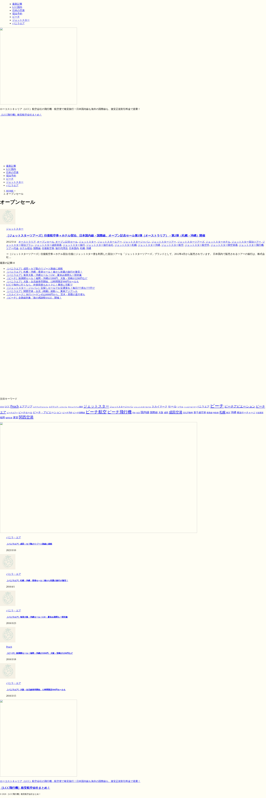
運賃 (15, 417)
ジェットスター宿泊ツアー (246, 242)
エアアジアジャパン (40, 407)
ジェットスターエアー (109, 242)
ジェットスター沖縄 (149, 245)
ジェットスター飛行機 (251, 245)
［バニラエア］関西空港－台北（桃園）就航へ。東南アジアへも (42, 291)
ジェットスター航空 (172, 245)
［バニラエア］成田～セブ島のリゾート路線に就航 (34, 268)
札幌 (82, 248)
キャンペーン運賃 (75, 407)
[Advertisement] (133, 140)
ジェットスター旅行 (74, 245)
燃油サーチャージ (246, 412)
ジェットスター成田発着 (48, 245)
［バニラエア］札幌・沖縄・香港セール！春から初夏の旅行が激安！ (44, 272)
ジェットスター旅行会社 (99, 245)
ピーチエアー (12, 413)
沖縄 (88, 248)
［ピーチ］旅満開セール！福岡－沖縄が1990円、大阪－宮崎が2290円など (46, 278)
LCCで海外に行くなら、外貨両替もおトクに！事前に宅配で (39, 284)
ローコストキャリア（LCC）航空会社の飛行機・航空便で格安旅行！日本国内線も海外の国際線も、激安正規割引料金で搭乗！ (70, 781)
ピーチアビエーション (239, 406)
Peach (14, 406)
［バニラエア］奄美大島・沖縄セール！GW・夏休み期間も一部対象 (44, 275)
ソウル (180, 407)
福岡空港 (9, 418)
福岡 (2, 417)
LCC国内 (11, 169)
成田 (166, 412)
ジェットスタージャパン (136, 242)
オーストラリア (27, 242)
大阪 (160, 412)
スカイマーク (159, 406)
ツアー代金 (12, 248)
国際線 (37, 248)
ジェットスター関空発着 (224, 245)
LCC (7, 406)
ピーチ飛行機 (119, 412)
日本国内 (74, 248)
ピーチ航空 (96, 412)
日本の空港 (12, 172)
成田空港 (175, 412)
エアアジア (25, 406)
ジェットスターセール (142, 407)
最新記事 (11, 166)
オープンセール (45, 242)
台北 (138, 413)
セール (172, 406)
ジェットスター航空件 (197, 245)
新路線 (210, 413)
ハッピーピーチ (190, 407)
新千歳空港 (200, 412)
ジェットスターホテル (218, 242)
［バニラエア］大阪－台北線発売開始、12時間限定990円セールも (42, 281)
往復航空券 (48, 248)
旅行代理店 (61, 248)
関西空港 (26, 417)
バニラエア (12, 185)
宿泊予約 (11, 175)
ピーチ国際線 (79, 412)
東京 (228, 412)
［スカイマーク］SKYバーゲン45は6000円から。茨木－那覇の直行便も (45, 294)
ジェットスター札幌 (126, 245)
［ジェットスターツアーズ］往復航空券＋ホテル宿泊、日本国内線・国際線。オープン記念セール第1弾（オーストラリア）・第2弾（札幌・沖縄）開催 (105, 235)
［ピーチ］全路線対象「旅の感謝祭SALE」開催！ (34, 297)
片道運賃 (259, 413)
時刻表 (216, 413)
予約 (134, 413)
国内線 (145, 412)
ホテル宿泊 (26, 248)
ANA (2, 407)
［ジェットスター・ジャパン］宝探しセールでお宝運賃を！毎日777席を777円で (50, 288)
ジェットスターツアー (163, 242)
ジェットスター (14, 182)
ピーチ (10, 179)
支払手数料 (188, 412)
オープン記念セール (66, 242)
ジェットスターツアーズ (190, 242)
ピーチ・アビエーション (47, 412)
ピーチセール (25, 412)
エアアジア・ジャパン (58, 407)
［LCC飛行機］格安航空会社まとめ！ (21, 114)
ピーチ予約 (67, 413)
